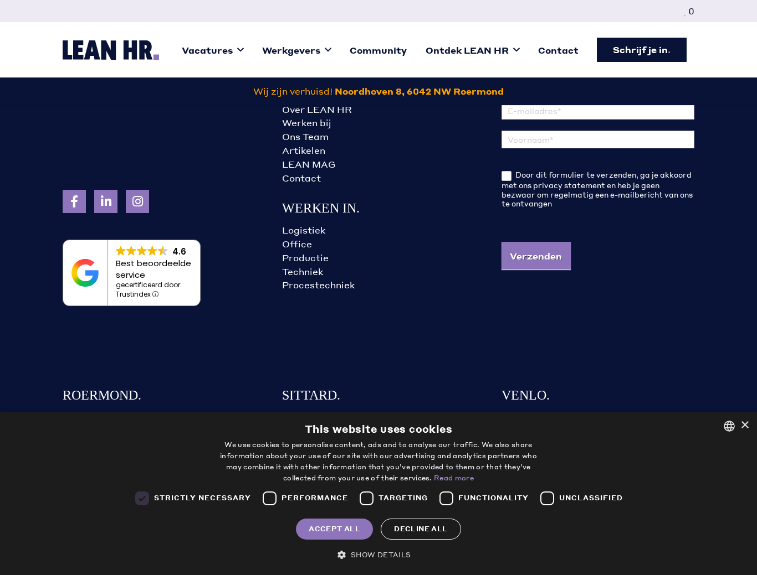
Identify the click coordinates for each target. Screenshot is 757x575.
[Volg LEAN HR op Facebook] (74, 201)
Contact (301, 178)
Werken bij (306, 122)
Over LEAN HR (317, 109)
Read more (454, 478)
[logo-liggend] (111, 50)
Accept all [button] (334, 529)
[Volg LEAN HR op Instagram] (137, 201)
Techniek (302, 271)
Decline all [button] (420, 529)
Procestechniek (318, 285)
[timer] (378, 91)
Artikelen (303, 150)
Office (297, 244)
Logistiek (303, 230)
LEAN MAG (309, 164)
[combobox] (729, 426)
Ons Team (305, 136)
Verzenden (536, 256)
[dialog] (378, 493)
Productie (305, 257)
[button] (240, 49)
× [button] (744, 425)
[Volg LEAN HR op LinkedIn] (105, 201)
